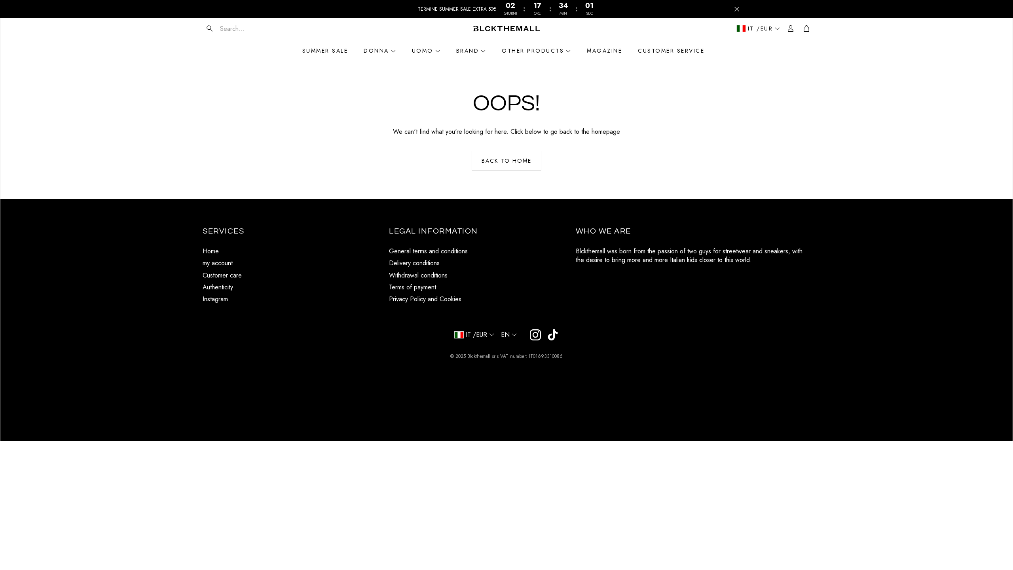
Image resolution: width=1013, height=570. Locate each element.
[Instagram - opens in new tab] (535, 334)
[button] (250, 28)
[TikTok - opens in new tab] (552, 334)
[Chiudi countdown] (737, 9)
